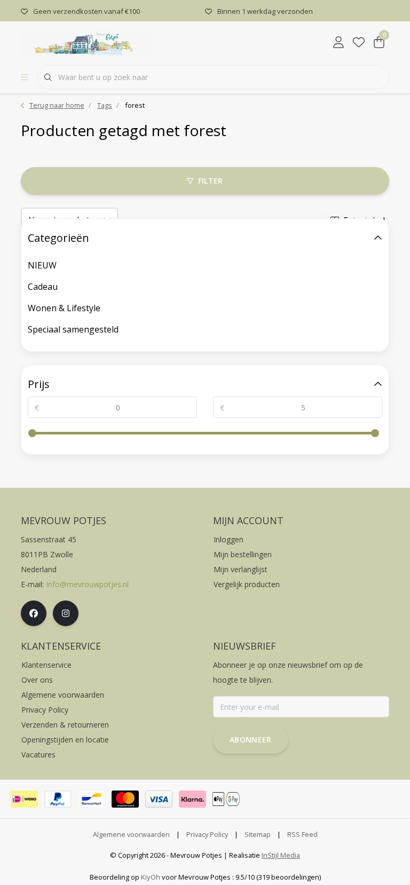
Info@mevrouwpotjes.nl (87, 584)
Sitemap (258, 834)
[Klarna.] (192, 799)
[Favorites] (359, 42)
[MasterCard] (125, 799)
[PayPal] (58, 799)
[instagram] (65, 613)
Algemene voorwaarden (131, 834)
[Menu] (24, 77)
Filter (210, 181)
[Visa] (158, 799)
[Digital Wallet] (226, 799)
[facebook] (33, 613)
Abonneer (251, 739)
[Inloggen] (338, 42)
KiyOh (150, 877)
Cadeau (43, 287)
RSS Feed (302, 834)
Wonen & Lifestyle (64, 308)
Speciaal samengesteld (73, 329)
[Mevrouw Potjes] (86, 42)
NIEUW (42, 265)
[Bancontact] (91, 799)
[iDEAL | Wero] (24, 799)
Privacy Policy (207, 834)
